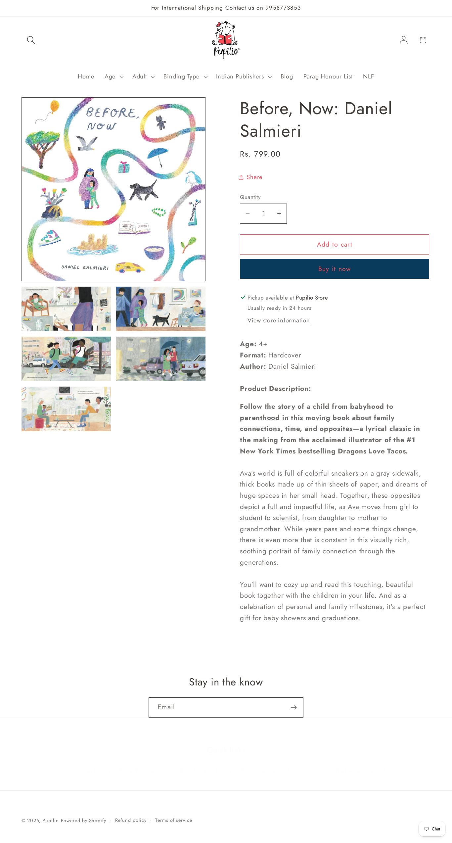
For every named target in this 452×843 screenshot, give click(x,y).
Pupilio (50, 820)
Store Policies (138, 762)
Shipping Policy (89, 762)
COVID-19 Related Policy (198, 762)
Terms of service (173, 820)
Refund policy (131, 820)
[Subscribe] (293, 707)
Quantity (250, 197)
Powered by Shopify (83, 820)
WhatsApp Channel (358, 762)
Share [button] (254, 177)
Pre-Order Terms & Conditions (282, 762)
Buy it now (334, 268)
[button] (31, 39)
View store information (279, 320)
